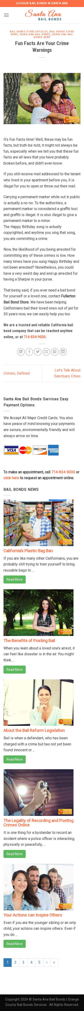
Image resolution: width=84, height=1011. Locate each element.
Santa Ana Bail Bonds (35, 34)
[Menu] (6, 15)
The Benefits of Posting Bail (29, 640)
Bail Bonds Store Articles (29, 31)
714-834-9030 (34, 337)
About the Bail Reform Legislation (34, 730)
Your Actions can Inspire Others (33, 915)
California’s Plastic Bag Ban (28, 550)
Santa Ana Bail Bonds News (53, 36)
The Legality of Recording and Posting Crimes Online (39, 823)
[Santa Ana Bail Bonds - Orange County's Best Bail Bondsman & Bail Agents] (44, 15)
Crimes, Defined (17, 373)
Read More (15, 579)
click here (11, 478)
